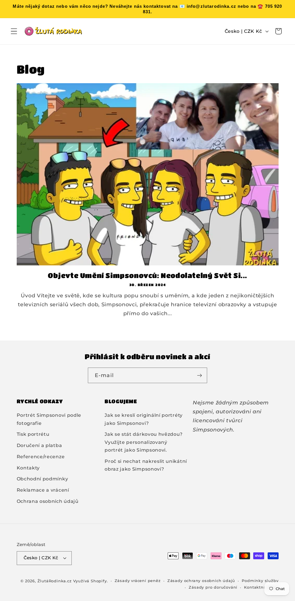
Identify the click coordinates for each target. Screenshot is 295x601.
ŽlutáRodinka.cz (54, 581)
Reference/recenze (41, 456)
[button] (14, 31)
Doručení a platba (39, 445)
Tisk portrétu (33, 434)
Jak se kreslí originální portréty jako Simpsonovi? (144, 419)
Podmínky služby (260, 581)
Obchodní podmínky (42, 479)
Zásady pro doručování (213, 587)
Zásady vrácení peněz (138, 581)
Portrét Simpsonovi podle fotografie (49, 419)
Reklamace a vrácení (43, 490)
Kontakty (28, 468)
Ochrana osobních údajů (48, 501)
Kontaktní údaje (261, 587)
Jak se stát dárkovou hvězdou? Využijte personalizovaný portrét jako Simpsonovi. (144, 442)
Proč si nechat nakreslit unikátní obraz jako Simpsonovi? (146, 465)
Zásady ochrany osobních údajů (201, 581)
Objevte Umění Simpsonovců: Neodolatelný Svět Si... (147, 275)
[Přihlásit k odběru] (199, 375)
